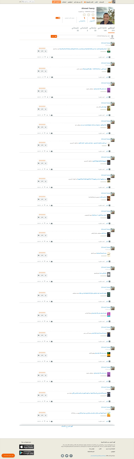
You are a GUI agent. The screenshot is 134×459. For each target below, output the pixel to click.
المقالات (64, 2)
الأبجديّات (101, 2)
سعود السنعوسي (88, 215)
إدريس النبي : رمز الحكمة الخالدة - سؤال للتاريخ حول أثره (94, 69)
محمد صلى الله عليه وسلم (100, 353)
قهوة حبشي (103, 107)
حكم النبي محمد (102, 273)
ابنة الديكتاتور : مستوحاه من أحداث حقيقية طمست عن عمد (93, 125)
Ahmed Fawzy (105, 43)
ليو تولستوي (96, 273)
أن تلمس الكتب (103, 197)
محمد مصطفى (76, 293)
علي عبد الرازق (56, 49)
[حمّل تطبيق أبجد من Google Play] (26, 452)
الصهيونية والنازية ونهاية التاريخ (99, 161)
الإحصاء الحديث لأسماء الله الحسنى (98, 333)
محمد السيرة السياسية (101, 253)
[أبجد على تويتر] (66, 455)
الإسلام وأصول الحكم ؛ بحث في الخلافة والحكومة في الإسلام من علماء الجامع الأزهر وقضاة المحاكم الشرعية (83, 49)
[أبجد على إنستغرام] (62, 455)
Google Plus (45, 56)
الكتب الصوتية (88, 2)
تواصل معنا (91, 449)
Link (43, 56)
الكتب (96, 2)
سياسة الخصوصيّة (102, 455)
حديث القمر (103, 233)
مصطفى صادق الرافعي (96, 233)
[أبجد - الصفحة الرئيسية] (109, 1)
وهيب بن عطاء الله (75, 413)
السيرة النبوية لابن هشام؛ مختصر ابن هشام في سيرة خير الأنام (92, 413)
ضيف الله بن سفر (87, 333)
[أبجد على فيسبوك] (71, 455)
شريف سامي (79, 69)
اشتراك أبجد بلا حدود (110, 449)
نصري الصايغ (93, 253)
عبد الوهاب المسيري (74, 143)
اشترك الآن (56, 2)
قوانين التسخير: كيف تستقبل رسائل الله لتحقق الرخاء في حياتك (92, 293)
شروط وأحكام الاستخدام (95, 455)
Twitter (47, 56)
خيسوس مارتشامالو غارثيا (94, 197)
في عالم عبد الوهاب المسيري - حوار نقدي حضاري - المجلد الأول (92, 143)
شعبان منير (69, 393)
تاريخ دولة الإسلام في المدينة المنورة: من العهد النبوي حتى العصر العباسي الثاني (89, 393)
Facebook (49, 56)
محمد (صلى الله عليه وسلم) (100, 89)
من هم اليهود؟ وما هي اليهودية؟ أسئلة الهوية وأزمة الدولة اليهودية (91, 179)
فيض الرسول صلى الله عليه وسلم (99, 313)
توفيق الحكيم (92, 353)
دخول (20, 1)
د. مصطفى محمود (90, 89)
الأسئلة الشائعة (91, 451)
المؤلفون (70, 2)
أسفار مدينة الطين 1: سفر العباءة (99, 215)
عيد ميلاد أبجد (78, 2)
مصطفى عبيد (78, 125)
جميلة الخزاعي (88, 313)
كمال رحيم (98, 107)
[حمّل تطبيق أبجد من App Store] (26, 446)
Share (52, 57)
